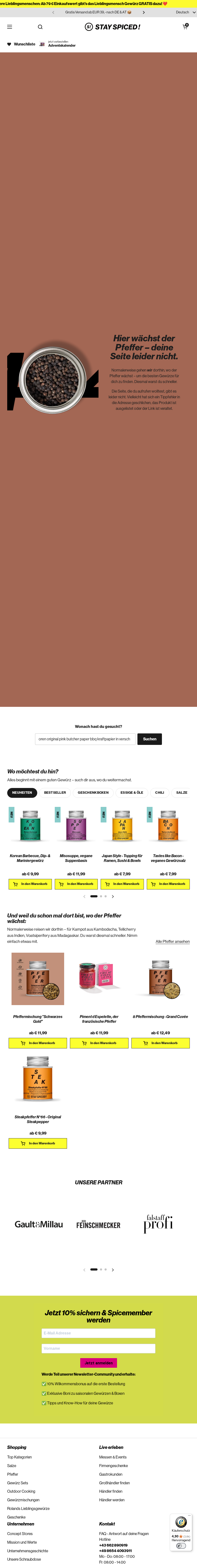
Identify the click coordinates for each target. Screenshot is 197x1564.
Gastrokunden (110, 1474)
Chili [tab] (159, 792)
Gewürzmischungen (23, 1500)
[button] (185, 27)
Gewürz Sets (17, 1483)
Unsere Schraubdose (24, 1559)
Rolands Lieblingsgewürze (28, 1509)
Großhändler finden (114, 1483)
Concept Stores (20, 1534)
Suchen (149, 739)
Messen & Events (113, 1457)
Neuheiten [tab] (22, 792)
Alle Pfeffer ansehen (173, 942)
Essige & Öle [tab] (132, 792)
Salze (11, 1466)
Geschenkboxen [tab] (93, 792)
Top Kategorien (19, 1457)
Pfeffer (12, 1474)
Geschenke (16, 1517)
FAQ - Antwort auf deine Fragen (124, 1534)
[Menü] (189, 1516)
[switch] (181, 1546)
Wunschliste (24, 44)
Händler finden (110, 1491)
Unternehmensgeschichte (27, 1551)
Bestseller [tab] (55, 792)
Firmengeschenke (113, 1466)
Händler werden (111, 1500)
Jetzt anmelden (99, 1363)
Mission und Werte (22, 1542)
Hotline (105, 1539)
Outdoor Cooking (21, 1491)
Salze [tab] (181, 792)
